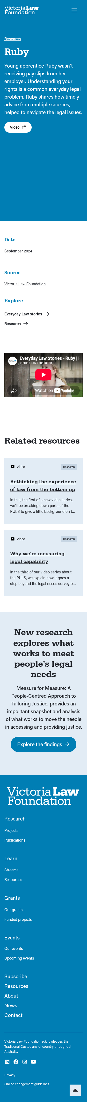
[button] (73, 10)
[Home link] (41, 796)
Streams (11, 869)
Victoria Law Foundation (25, 283)
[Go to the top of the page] (75, 1090)
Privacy (9, 1075)
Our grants (13, 909)
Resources (13, 879)
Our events (13, 948)
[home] (21, 10)
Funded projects (18, 919)
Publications (14, 840)
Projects (11, 830)
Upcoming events (19, 958)
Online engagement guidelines (26, 1084)
